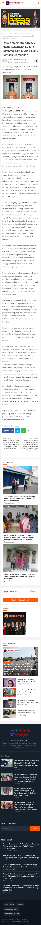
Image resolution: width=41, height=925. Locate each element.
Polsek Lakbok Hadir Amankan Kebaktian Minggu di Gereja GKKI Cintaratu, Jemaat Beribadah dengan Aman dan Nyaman (19, 537)
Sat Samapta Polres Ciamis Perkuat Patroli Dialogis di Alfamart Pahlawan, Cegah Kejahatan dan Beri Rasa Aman (25, 806)
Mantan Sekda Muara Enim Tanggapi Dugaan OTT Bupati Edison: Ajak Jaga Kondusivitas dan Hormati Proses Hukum (21, 876)
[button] (38, 3)
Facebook (9, 431)
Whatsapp (23, 430)
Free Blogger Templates (20, 919)
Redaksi (20, 904)
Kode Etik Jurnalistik (11, 909)
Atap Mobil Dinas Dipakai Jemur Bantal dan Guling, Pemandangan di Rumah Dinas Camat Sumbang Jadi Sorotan (21, 888)
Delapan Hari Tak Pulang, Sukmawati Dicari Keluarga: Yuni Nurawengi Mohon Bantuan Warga (26, 683)
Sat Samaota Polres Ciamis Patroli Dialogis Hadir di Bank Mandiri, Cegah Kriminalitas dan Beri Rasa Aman (20, 498)
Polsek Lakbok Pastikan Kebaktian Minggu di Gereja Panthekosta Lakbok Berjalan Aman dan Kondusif (20, 576)
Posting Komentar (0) (20, 600)
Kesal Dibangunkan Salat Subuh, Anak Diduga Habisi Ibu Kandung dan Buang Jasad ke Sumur (26, 693)
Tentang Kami (9, 904)
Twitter (17, 430)
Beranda (5, 34)
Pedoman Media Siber (11, 914)
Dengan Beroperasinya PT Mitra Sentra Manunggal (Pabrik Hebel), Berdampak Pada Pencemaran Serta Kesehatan (21, 846)
